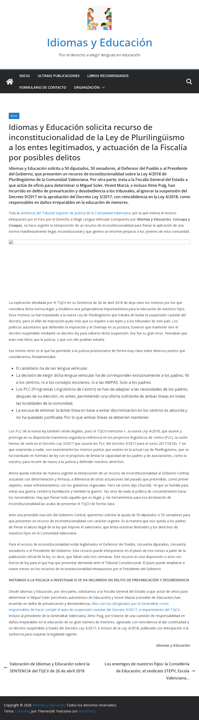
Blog (14, 116)
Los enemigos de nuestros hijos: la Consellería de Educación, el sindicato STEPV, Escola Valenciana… (147, 671)
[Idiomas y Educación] (10, 81)
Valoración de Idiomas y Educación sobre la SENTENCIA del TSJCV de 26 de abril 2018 (50, 667)
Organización (87, 87)
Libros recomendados (108, 75)
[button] (102, 87)
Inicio (24, 75)
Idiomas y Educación (99, 42)
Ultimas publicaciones (59, 75)
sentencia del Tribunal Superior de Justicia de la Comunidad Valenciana (75, 213)
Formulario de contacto (42, 87)
